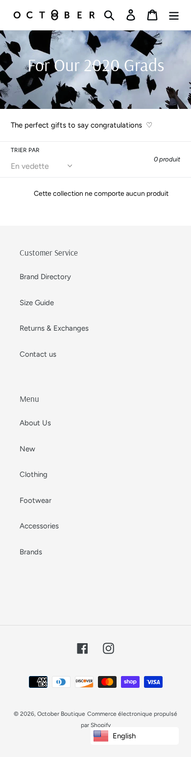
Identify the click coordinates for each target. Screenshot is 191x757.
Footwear (35, 500)
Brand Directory (45, 276)
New (27, 448)
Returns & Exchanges (54, 328)
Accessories (39, 526)
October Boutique (61, 713)
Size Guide (37, 302)
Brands (31, 552)
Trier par (25, 150)
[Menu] (174, 15)
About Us (35, 422)
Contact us (38, 354)
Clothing (34, 474)
